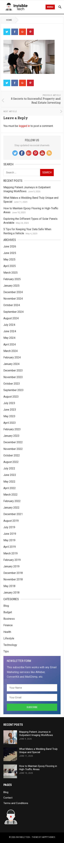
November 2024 (13, 298)
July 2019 (9, 527)
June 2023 (9, 409)
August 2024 (11, 318)
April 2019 (9, 546)
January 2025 (11, 285)
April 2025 (9, 266)
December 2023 (13, 370)
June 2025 (9, 253)
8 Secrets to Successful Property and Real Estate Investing (36, 100)
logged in (24, 126)
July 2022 (9, 468)
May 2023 (9, 416)
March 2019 (10, 553)
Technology (10, 645)
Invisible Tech (23, 837)
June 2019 (9, 533)
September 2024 (13, 311)
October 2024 (11, 305)
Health (7, 632)
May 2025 (9, 259)
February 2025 (12, 279)
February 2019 (12, 560)
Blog (6, 605)
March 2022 (10, 494)
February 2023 (12, 429)
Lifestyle (8, 638)
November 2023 (13, 377)
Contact (7, 797)
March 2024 (10, 351)
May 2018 (9, 586)
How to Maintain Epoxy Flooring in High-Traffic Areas (38, 768)
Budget (7, 612)
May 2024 (9, 337)
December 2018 (13, 573)
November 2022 (13, 449)
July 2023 (9, 403)
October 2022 (11, 455)
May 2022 (9, 481)
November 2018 (13, 579)
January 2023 (11, 435)
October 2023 (11, 383)
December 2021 (13, 514)
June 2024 (9, 331)
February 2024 (12, 357)
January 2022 (11, 507)
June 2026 (9, 246)
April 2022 (9, 488)
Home (9, 20)
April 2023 (9, 422)
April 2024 (9, 344)
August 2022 (11, 462)
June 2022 (9, 475)
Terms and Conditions (15, 803)
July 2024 (9, 324)
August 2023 (11, 396)
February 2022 (12, 501)
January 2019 (11, 566)
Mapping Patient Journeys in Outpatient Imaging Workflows (36, 733)
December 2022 (13, 442)
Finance (8, 625)
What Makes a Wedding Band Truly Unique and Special (38, 750)
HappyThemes (48, 837)
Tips (6, 651)
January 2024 (11, 364)
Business (9, 618)
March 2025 (10, 272)
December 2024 (13, 292)
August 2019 (11, 520)
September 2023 (13, 390)
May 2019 (9, 540)
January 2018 (11, 592)
